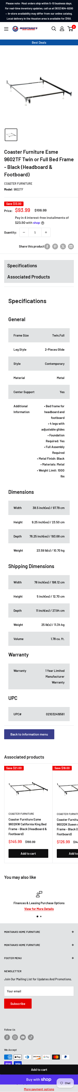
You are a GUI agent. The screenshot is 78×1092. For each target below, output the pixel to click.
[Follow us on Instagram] (15, 1037)
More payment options (39, 1089)
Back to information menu (29, 734)
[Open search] (54, 28)
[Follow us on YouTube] (23, 1037)
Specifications (22, 265)
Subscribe (17, 1003)
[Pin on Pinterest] (55, 246)
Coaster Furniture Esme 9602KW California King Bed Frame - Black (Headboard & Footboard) (28, 826)
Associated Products (28, 276)
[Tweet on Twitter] (63, 246)
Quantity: (10, 232)
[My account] (62, 28)
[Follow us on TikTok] (31, 1037)
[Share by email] (71, 246)
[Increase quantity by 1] (46, 232)
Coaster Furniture (18, 183)
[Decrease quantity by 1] (24, 232)
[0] (70, 28)
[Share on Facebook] (47, 246)
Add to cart (39, 1069)
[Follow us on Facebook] (7, 1037)
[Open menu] (6, 29)
